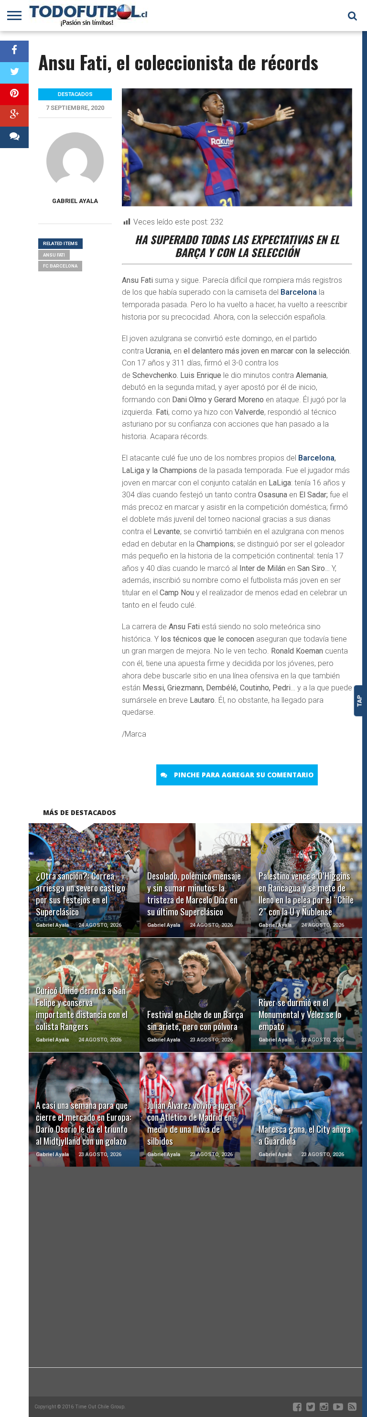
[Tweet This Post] (14, 73)
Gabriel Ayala (75, 200)
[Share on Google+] (14, 116)
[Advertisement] (195, 1291)
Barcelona (299, 292)
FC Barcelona (60, 265)
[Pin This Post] (14, 94)
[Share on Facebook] (14, 51)
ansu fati (54, 255)
